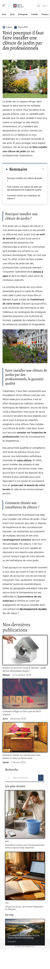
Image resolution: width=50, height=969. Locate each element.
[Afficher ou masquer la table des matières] (35, 169)
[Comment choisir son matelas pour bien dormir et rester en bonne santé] (25, 737)
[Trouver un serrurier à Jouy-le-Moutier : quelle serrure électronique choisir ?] (25, 650)
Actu (5, 718)
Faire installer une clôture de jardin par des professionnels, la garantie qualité (24, 188)
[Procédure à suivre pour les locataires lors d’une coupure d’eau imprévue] (25, 814)
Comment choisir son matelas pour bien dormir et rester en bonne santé (21, 756)
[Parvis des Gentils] (18, 6)
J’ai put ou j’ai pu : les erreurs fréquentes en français (24, 908)
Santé (6, 762)
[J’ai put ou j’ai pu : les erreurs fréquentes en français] (25, 876)
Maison (6, 675)
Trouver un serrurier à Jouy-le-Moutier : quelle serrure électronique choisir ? (24, 669)
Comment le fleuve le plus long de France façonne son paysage (23, 936)
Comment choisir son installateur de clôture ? (23, 197)
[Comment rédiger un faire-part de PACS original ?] (25, 694)
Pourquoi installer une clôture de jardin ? (24, 179)
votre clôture (24, 460)
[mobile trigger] (5, 6)
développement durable (33, 608)
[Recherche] (38, 6)
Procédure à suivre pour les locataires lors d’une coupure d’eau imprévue (24, 846)
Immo (7, 841)
